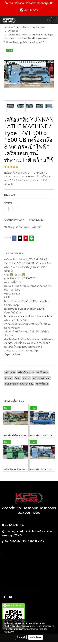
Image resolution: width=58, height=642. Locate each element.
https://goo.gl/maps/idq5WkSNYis (24, 308)
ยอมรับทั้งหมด (36, 637)
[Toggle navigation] (54, 20)
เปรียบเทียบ (37, 219)
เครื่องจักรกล (23, 226)
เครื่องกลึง (37, 226)
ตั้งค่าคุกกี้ (21, 637)
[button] (48, 20)
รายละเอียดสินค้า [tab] (14, 253)
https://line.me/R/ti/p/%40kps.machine (27, 301)
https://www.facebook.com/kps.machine (28, 316)
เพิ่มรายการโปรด (15, 219)
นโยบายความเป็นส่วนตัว (33, 629)
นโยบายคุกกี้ (9, 632)
